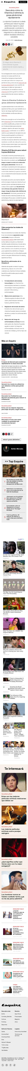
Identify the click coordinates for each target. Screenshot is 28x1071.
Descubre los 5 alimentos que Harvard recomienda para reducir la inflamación (14, 397)
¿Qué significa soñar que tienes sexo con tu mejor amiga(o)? (12, 864)
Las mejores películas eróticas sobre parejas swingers (11, 831)
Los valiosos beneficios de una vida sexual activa (18, 962)
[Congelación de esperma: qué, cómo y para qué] (7, 975)
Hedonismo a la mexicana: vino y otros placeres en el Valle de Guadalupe (15, 490)
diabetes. (4, 115)
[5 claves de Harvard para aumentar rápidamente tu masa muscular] (14, 351)
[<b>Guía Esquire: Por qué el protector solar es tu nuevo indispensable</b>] (7, 947)
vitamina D (5, 92)
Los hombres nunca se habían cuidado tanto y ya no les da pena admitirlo (13, 896)
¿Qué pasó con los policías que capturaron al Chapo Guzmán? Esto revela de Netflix (15, 499)
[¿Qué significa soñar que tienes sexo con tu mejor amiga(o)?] (14, 847)
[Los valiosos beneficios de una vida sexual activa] (7, 962)
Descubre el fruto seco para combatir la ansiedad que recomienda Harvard (11, 421)
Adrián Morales (18, 40)
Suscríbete (23, 2)
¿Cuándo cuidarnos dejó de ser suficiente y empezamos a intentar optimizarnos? (18, 914)
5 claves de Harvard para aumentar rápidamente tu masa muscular (14, 363)
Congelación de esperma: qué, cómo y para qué (18, 975)
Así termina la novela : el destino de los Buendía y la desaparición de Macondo (15, 482)
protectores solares (7, 239)
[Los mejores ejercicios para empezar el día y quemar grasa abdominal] (7, 990)
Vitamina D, (8, 121)
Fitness (3, 360)
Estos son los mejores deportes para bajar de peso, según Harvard (13, 408)
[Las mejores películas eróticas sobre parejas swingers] (14, 815)
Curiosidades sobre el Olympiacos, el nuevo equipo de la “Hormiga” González (14, 508)
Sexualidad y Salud (14, 7)
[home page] (10, 2)
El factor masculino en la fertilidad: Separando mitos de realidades (18, 931)
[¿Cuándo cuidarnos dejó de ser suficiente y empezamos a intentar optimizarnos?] (7, 915)
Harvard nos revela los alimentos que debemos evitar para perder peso (13, 385)
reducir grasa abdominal (11, 439)
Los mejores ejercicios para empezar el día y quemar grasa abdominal (18, 989)
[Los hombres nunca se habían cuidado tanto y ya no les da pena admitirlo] (14, 880)
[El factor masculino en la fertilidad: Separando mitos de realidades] (7, 931)
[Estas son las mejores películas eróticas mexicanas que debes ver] (14, 782)
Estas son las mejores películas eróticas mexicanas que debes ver (14, 798)
